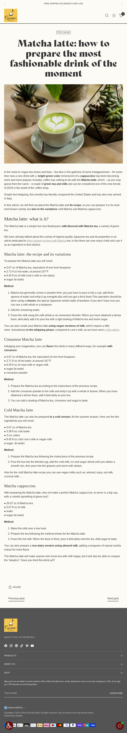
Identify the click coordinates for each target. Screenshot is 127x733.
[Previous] (5, 3)
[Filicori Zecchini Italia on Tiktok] (22, 646)
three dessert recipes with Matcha (46, 240)
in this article (112, 329)
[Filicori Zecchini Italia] (10, 15)
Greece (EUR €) (15, 708)
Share (17, 587)
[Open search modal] (107, 15)
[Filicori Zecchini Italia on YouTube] (33, 646)
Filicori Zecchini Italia (30, 713)
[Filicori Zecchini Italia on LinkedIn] (17, 646)
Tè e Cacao (63, 32)
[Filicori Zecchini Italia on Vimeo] (27, 646)
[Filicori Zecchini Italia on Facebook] (6, 646)
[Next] (122, 3)
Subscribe (116, 693)
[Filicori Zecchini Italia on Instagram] (11, 646)
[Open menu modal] (114, 15)
